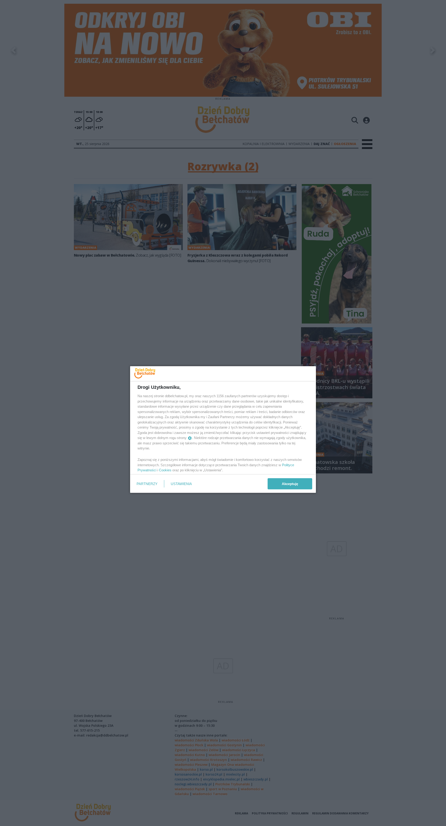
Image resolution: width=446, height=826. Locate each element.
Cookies (165, 470)
